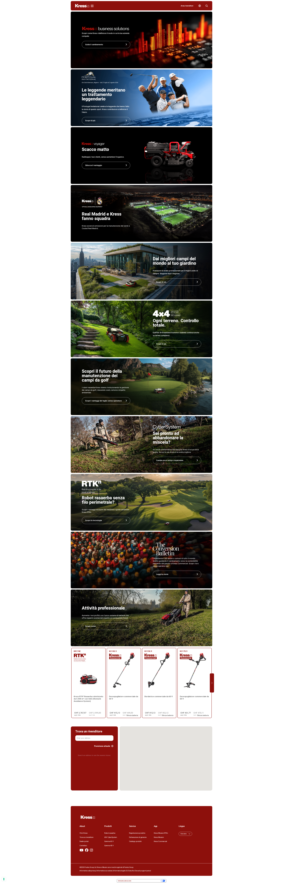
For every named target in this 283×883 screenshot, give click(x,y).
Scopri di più (161, 282)
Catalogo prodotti (135, 841)
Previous (71, 683)
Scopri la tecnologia (93, 520)
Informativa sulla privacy (88, 871)
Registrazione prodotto (137, 833)
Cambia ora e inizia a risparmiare (169, 460)
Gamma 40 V (109, 846)
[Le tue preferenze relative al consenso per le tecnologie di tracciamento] (4, 879)
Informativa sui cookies (104, 871)
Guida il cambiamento (94, 45)
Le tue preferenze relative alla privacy (147, 880)
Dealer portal (84, 841)
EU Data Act (130, 871)
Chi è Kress (84, 833)
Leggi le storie (162, 574)
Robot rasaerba (109, 833)
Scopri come (90, 626)
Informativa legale (119, 871)
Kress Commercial (160, 841)
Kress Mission (159, 837)
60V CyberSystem (110, 837)
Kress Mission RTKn (161, 833)
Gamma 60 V (109, 841)
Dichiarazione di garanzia (137, 837)
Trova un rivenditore (86, 837)
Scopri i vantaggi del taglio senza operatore (103, 401)
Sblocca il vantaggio (93, 165)
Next (212, 683)
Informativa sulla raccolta (124, 880)
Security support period (143, 871)
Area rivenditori (187, 6)
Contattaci (83, 846)
